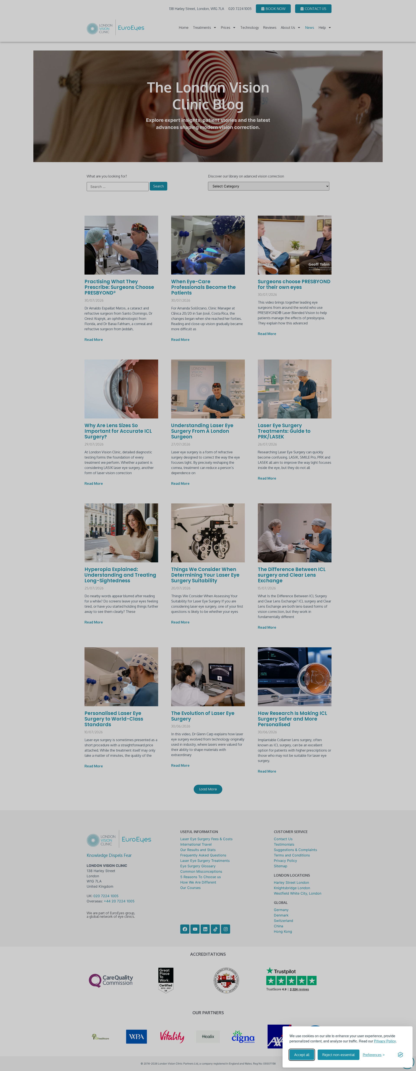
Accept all (301, 1055)
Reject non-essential (338, 1055)
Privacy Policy (385, 1040)
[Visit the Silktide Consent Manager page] (400, 1055)
